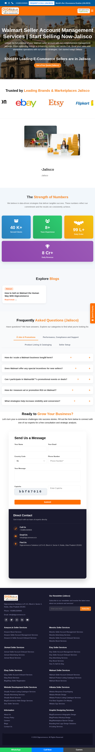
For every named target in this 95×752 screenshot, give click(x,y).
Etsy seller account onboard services (63, 655)
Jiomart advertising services (14, 655)
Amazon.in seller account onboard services (20, 638)
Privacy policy (9, 717)
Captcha (17, 486)
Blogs (6, 723)
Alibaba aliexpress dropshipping (61, 692)
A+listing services (56, 726)
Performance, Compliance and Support (61, 337)
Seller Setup (64, 345)
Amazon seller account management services (21, 635)
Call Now (47, 750)
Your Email (52, 444)
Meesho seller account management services (66, 632)
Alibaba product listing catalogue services (65, 698)
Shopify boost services (12, 698)
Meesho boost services (57, 641)
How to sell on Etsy (56, 664)
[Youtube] (27, 620)
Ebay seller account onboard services (18, 675)
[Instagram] (17, 620)
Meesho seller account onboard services (64, 638)
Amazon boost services (12, 632)
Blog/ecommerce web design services (18, 701)
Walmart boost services (58, 681)
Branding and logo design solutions (62, 723)
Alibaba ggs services (57, 704)
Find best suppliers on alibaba (60, 701)
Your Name (18, 444)
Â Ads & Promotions (25, 337)
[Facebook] (6, 620)
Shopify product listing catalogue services (20, 692)
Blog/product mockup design (59, 717)
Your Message (20, 468)
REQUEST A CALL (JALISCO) (41, 3)
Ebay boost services (11, 678)
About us (7, 714)
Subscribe (85, 609)
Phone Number (54, 456)
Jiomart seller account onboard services (19, 652)
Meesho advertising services (59, 635)
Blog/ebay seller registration (14, 681)
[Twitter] (11, 620)
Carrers (79, 750)
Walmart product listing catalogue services (65, 678)
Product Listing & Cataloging (38, 345)
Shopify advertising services (14, 695)
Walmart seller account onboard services (64, 675)
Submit (47, 502)
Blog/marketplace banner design (61, 720)
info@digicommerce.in (28, 538)
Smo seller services (11, 704)
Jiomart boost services (12, 658)
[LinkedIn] (22, 620)
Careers (7, 720)
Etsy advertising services (58, 658)
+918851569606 (26, 530)
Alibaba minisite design (57, 695)
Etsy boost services (56, 661)
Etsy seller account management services (64, 652)
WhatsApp (16, 750)
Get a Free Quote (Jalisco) (47, 65)
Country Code (19, 456)
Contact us (8, 726)
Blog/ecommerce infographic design (62, 714)
